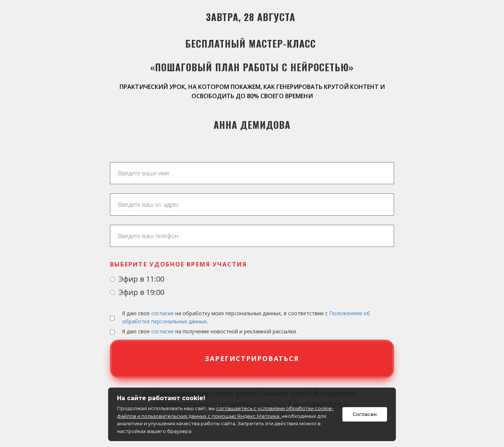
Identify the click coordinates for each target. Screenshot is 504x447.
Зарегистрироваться (252, 358)
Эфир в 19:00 (140, 292)
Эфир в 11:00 (140, 279)
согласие (162, 313)
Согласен (365, 414)
